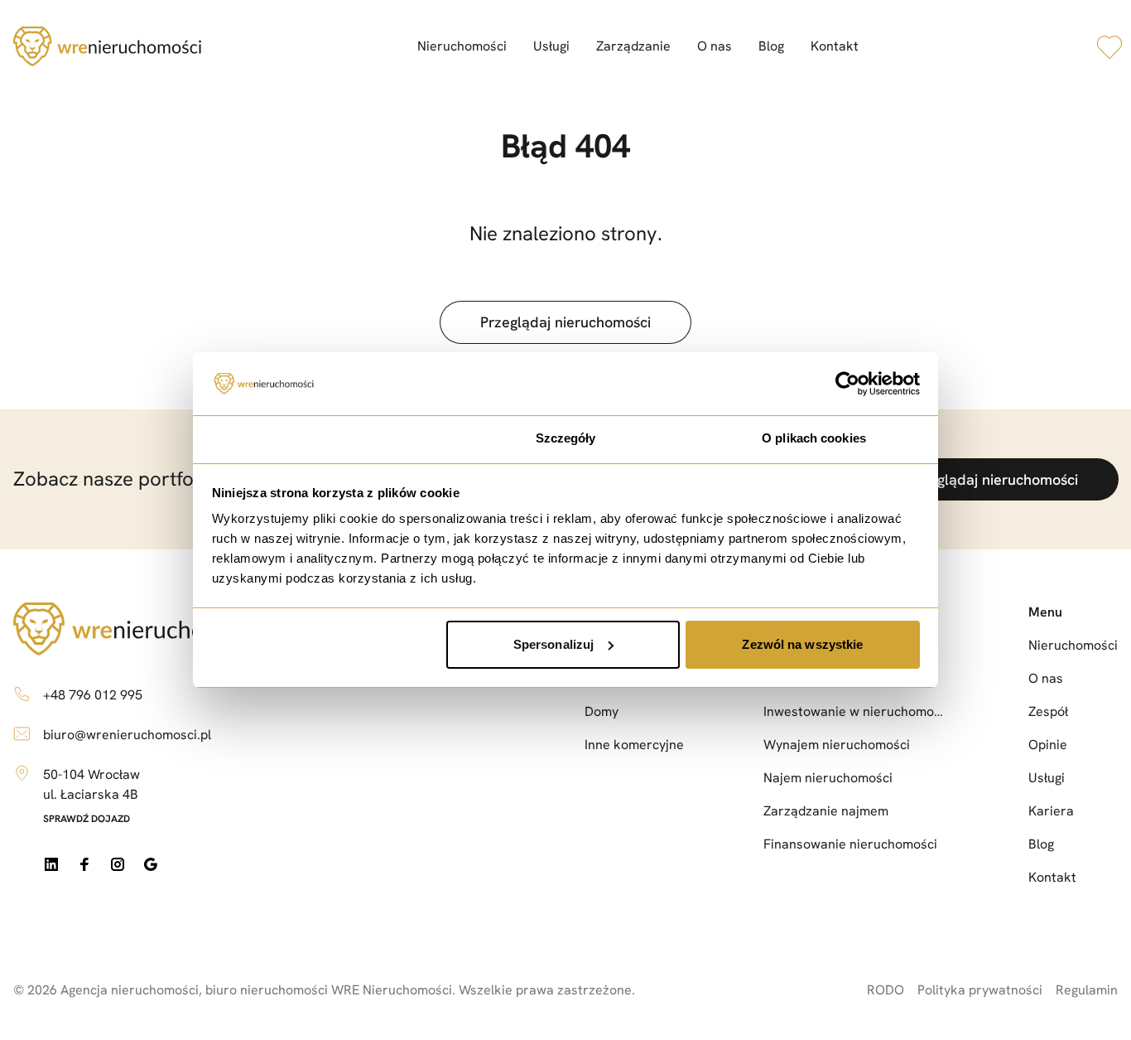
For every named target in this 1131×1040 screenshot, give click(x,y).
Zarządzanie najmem (825, 811)
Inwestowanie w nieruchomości (856, 711)
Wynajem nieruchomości (836, 744)
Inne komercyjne (634, 744)
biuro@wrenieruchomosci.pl (127, 734)
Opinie (1047, 744)
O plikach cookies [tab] (814, 438)
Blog (771, 46)
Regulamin (1087, 990)
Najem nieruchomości (828, 777)
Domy (601, 711)
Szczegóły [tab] (566, 438)
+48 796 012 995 (92, 695)
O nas (714, 46)
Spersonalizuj (553, 644)
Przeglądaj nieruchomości (565, 321)
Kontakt (835, 46)
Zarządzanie (633, 46)
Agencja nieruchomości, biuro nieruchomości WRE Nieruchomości (256, 990)
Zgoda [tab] (317, 438)
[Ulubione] (1109, 46)
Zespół (1048, 711)
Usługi (551, 46)
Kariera (1051, 811)
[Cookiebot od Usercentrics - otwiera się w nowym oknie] (847, 383)
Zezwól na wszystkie (802, 644)
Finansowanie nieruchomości (850, 844)
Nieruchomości (462, 46)
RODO (885, 990)
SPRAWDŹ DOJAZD (86, 818)
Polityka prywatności (979, 990)
